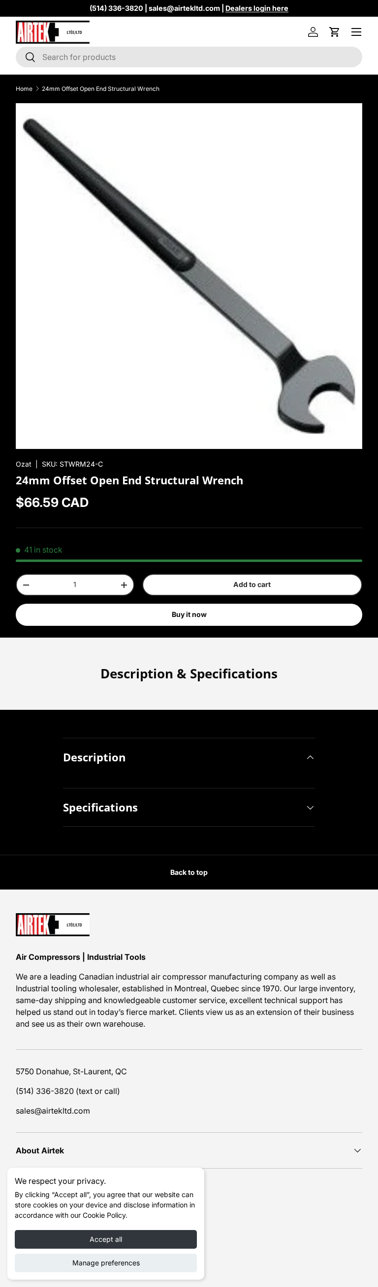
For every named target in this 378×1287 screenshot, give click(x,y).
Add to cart (252, 584)
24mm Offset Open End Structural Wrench (100, 89)
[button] (335, 32)
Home (24, 89)
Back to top (189, 872)
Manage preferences (106, 1263)
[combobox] (189, 57)
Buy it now (189, 614)
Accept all (106, 1239)
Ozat (24, 464)
